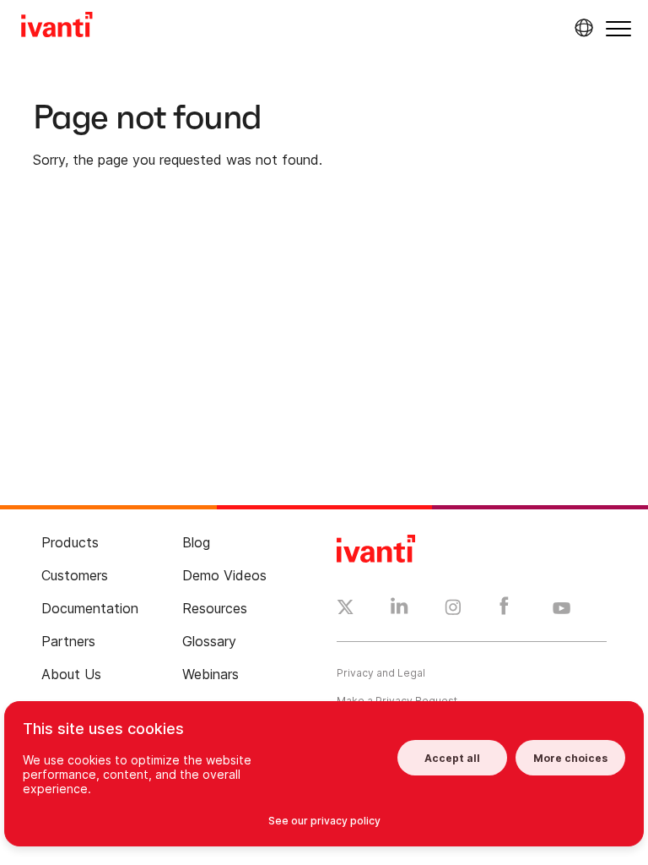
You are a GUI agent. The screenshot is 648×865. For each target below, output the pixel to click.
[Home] (57, 27)
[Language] (581, 28)
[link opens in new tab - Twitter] (345, 609)
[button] (618, 28)
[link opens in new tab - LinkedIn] (399, 609)
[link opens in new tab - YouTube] (561, 609)
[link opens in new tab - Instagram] (453, 609)
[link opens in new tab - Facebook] (504, 609)
